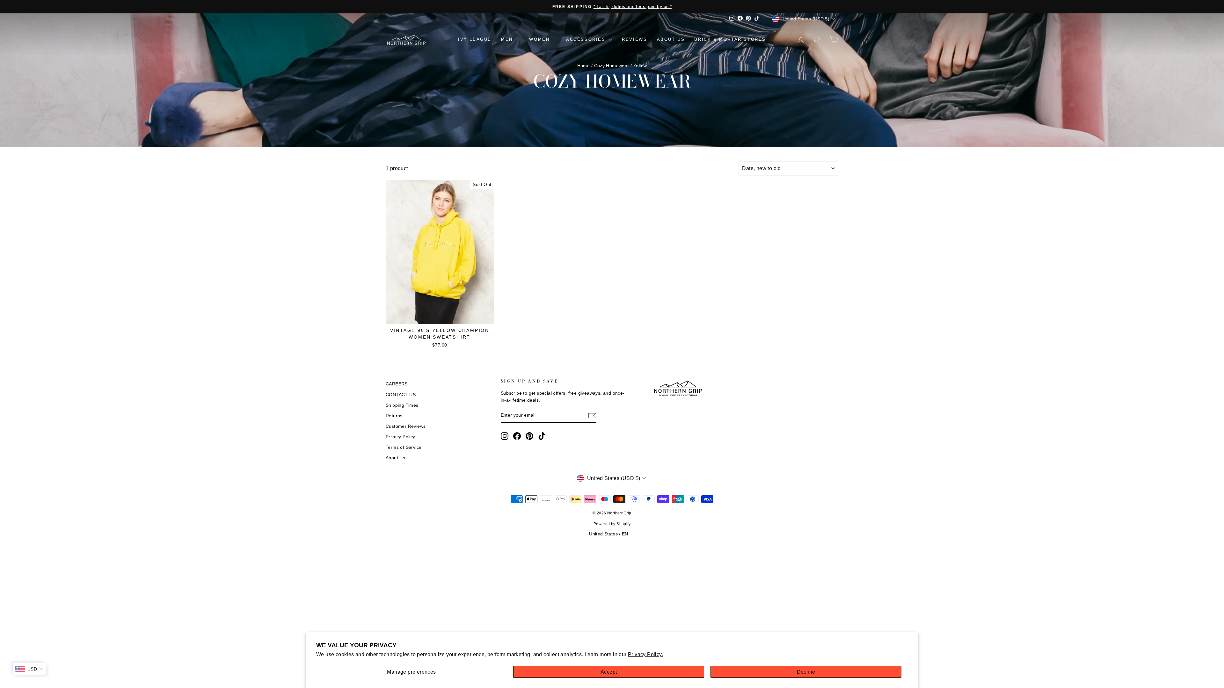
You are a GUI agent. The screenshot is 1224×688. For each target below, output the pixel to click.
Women (540, 39)
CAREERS (397, 384)
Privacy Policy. (645, 654)
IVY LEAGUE (475, 39)
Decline (806, 672)
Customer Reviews (406, 426)
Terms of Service (403, 447)
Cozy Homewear (611, 65)
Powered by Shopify (612, 524)
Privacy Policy (400, 436)
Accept (609, 672)
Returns (394, 415)
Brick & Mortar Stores (730, 39)
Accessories (587, 39)
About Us (395, 457)
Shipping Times (402, 405)
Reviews (634, 39)
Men (508, 39)
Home (583, 65)
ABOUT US (671, 39)
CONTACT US (401, 394)
